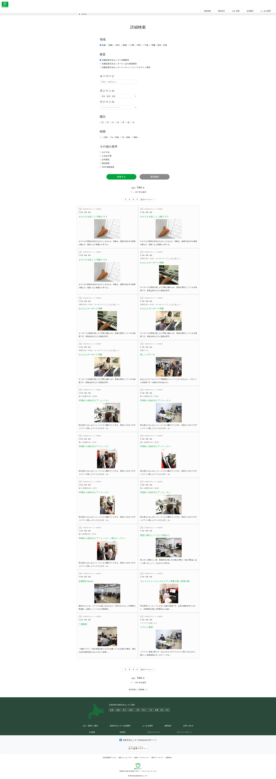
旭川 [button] (124, 710)
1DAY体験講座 (108, 167)
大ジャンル (107, 90)
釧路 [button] (131, 710)
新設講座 (106, 163)
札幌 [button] (111, 710)
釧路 (125, 45)
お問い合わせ (188, 726)
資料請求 (221, 11)
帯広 (139, 45)
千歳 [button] (150, 710)
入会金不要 (107, 156)
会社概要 (92, 732)
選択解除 (154, 176)
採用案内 (123, 732)
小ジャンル (107, 101)
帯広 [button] (144, 710)
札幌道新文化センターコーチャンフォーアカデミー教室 (126, 67)
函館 (111, 45)
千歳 (146, 45)
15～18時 (126, 137)
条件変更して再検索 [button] (137, 689)
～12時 (105, 137)
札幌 (104, 45)
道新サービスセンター (141, 757)
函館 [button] (118, 710)
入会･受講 (236, 11)
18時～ (136, 137)
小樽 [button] (137, 710)
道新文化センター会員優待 (120, 726)
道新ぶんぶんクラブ (125, 757)
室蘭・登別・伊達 (159, 45)
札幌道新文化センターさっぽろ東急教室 (119, 64)
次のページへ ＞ (147, 199)
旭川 (118, 45)
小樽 (132, 45)
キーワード (107, 76)
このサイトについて (153, 732)
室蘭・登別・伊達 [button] (162, 710)
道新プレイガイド (157, 757)
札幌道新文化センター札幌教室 (115, 60)
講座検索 (207, 11)
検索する (121, 176)
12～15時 (115, 137)
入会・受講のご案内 (90, 726)
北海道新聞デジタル (109, 757)
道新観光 (169, 757)
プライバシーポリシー (184, 732)
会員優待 (250, 11)
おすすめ (106, 152)
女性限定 (106, 159)
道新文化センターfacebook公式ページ (140, 740)
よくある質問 (265, 11)
